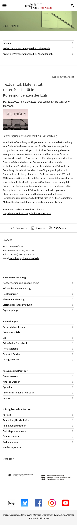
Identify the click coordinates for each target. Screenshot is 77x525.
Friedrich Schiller (12, 354)
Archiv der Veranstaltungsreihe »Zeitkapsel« (26, 48)
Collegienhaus (10, 442)
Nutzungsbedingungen (38, 518)
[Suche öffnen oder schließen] (72, 5)
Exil (4, 337)
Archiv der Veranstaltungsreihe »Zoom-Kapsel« (28, 53)
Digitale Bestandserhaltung (17, 304)
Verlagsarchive (11, 359)
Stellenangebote (12, 447)
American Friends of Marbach (18, 392)
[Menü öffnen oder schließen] (4, 5)
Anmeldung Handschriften (16, 420)
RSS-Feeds (59, 228)
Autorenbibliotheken (14, 327)
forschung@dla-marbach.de (24, 258)
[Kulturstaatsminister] (20, 478)
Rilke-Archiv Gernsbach (15, 343)
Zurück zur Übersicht (63, 76)
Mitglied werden (11, 381)
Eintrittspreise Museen (15, 431)
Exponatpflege (11, 310)
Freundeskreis (10, 376)
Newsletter (21, 228)
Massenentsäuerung (14, 299)
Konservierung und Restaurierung (21, 282)
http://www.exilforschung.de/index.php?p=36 (27, 213)
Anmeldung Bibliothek (14, 425)
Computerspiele (11, 332)
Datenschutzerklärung (64, 514)
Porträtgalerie (10, 348)
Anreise (7, 414)
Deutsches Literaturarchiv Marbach (38, 6)
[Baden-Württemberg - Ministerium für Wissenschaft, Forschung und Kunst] (56, 478)
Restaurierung (10, 293)
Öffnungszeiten (11, 436)
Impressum (47, 514)
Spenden (8, 387)
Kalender (8, 43)
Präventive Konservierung (17, 288)
